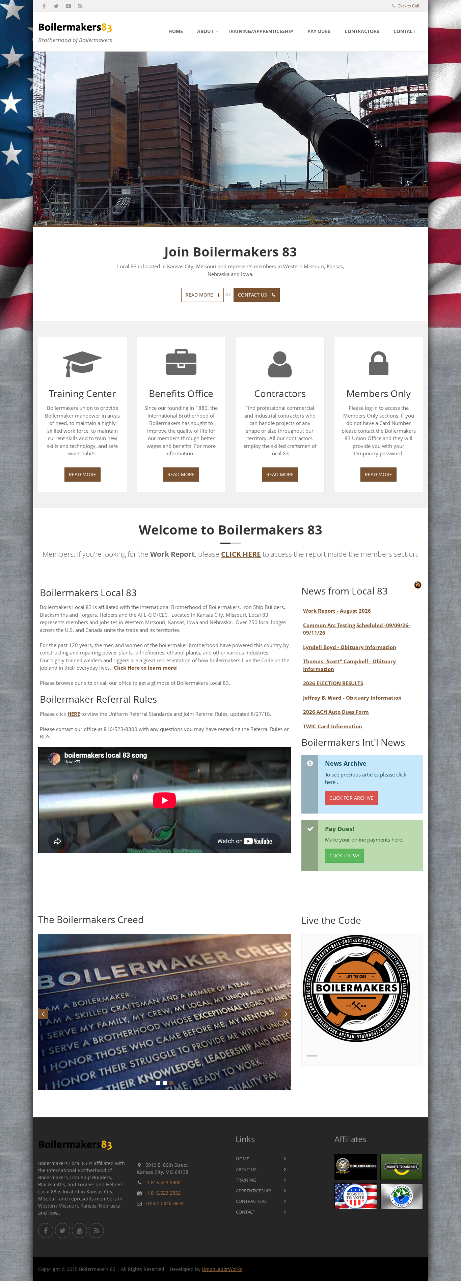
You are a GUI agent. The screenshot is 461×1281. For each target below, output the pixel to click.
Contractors (362, 31)
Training (246, 1180)
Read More (82, 474)
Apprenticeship (253, 1191)
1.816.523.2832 (164, 1193)
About (205, 31)
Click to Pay (344, 855)
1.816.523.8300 (164, 1182)
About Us (246, 1169)
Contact (404, 31)
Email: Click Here (164, 1203)
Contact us (253, 295)
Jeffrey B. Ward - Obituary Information (352, 697)
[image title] (164, 1012)
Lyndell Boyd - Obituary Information (349, 647)
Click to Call (408, 6)
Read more (200, 295)
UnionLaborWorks (222, 1269)
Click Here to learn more (145, 667)
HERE (73, 713)
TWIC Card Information (332, 726)
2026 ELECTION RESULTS (333, 683)
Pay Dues (318, 31)
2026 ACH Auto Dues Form (336, 711)
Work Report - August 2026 (337, 610)
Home (175, 31)
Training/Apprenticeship (260, 31)
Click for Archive (351, 798)
